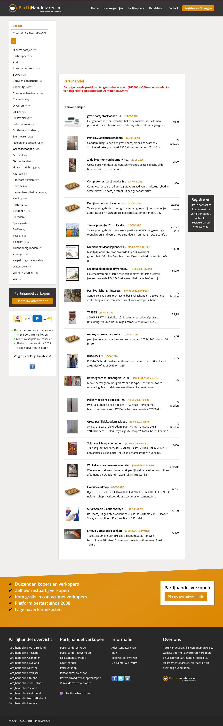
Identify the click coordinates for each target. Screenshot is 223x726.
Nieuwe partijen (113, 8)
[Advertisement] (136, 43)
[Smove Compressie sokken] (72, 533)
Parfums (20, 204)
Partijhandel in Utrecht (23, 678)
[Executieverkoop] (72, 492)
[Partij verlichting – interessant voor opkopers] (72, 295)
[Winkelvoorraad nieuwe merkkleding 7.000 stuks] (72, 470)
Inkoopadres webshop (74, 673)
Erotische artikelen (26, 130)
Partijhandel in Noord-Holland (27, 647)
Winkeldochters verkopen (76, 683)
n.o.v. (175, 489)
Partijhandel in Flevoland (24, 663)
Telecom (21, 242)
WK (17, 279)
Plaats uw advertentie (32, 301)
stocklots (201, 658)
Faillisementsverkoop (73, 658)
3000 (176, 445)
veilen (170, 658)
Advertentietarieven (124, 647)
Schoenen (22, 211)
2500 (176, 161)
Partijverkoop (68, 668)
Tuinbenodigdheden (28, 248)
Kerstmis (20, 186)
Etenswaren (23, 136)
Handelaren (156, 8)
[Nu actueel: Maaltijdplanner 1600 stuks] (72, 252)
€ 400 (175, 532)
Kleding (20, 198)
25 (177, 380)
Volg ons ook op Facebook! (32, 356)
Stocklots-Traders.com (77, 693)
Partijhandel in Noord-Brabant (27, 698)
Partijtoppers (136, 8)
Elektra (19, 112)
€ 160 (175, 511)
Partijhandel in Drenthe (23, 668)
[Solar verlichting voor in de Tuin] (72, 448)
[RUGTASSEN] (72, 361)
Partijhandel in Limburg (23, 703)
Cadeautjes (22, 87)
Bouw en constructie (27, 81)
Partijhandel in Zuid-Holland (26, 683)
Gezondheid (23, 161)
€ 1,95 (175, 314)
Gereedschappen (26, 149)
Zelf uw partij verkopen (34, 334)
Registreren (201, 199)
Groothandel (68, 663)
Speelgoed (22, 223)
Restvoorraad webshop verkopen (80, 678)
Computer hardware (28, 93)
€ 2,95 (175, 358)
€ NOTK (174, 467)
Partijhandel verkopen (32, 293)
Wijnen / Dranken (26, 272)
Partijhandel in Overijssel (24, 673)
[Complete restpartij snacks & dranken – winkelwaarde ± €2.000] (72, 186)
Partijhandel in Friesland (24, 652)
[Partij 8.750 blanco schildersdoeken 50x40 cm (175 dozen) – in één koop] (72, 142)
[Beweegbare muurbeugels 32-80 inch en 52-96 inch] (72, 381)
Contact (173, 8)
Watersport (22, 266)
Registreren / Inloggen (198, 8)
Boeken (19, 74)
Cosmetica (21, 99)
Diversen (21, 105)
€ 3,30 (175, 271)
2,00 (176, 336)
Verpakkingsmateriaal (28, 260)
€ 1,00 (175, 249)
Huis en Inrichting (26, 167)
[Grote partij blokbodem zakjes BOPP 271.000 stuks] (72, 426)
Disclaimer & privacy (124, 663)
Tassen (19, 235)
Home (95, 8)
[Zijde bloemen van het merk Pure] (72, 164)
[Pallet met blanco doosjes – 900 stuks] (72, 404)
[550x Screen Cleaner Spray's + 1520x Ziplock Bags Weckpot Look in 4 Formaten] (72, 514)
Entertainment (24, 124)
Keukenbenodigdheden (30, 192)
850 (176, 183)
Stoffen (19, 229)
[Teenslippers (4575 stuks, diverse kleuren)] (72, 230)
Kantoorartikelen (26, 180)
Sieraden (21, 217)
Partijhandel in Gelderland (25, 693)
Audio (18, 62)
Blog (114, 652)
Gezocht (20, 155)
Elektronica (22, 118)
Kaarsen (20, 173)
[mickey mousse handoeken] (72, 339)
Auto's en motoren (26, 68)
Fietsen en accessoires (28, 142)
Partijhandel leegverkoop (75, 652)
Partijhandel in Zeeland (23, 688)
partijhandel (187, 658)
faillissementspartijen (176, 663)
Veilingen (20, 254)
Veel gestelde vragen (124, 658)
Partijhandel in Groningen (24, 658)
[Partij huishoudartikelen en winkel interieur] (72, 208)
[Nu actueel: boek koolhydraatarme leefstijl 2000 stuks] (72, 273)
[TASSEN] (72, 317)
